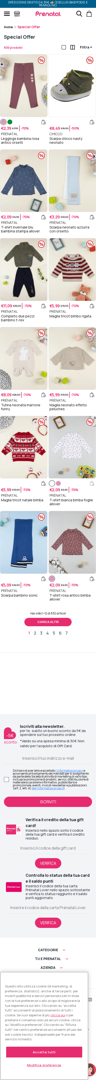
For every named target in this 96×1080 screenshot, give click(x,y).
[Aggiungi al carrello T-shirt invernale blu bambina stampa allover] (44, 217)
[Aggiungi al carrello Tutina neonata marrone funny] (44, 395)
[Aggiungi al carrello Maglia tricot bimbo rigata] (92, 306)
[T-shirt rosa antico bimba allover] (58, 483)
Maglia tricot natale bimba (22, 500)
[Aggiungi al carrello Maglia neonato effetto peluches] (92, 395)
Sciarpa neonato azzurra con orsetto (69, 229)
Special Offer (28, 26)
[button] (48, 950)
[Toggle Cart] (89, 14)
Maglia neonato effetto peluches (68, 407)
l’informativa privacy (70, 770)
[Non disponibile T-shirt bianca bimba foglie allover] (92, 483)
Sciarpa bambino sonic (19, 595)
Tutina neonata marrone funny (20, 407)
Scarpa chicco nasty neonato (65, 140)
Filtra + (86, 47)
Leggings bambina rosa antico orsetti (20, 140)
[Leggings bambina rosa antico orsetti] (3, 122)
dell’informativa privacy (47, 788)
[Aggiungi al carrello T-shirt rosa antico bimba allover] (92, 579)
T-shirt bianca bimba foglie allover (71, 502)
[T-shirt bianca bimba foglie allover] (51, 483)
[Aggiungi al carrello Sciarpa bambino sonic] (44, 579)
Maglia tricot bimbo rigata (70, 316)
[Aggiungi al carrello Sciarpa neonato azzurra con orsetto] (92, 217)
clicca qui (57, 1015)
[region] (44, 1026)
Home (8, 27)
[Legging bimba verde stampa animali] (9, 122)
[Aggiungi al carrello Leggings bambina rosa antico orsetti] (44, 122)
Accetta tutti (44, 1052)
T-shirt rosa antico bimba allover (70, 597)
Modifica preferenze (44, 1065)
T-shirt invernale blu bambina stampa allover (20, 229)
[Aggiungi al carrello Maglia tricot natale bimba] (44, 483)
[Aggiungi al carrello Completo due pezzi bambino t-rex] (44, 306)
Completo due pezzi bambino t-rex (17, 318)
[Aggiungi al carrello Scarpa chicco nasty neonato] (92, 122)
